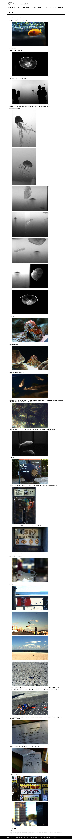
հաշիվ (26, 832)
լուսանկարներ (20, 832)
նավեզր (44, 832)
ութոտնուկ (60, 832)
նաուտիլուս (39, 832)
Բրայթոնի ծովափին (16, 687)
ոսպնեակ (33, 7)
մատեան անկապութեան (20, 3)
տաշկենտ (31, 833)
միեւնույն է (48, 429)
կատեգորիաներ (53, 7)
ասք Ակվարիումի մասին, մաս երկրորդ (18, 17)
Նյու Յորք (49, 832)
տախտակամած (25, 833)
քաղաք (36, 833)
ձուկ (30, 832)
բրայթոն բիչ (14, 832)
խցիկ (19, 7)
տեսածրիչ (40, 7)
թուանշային (26, 7)
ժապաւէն (14, 7)
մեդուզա (33, 832)
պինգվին (12, 833)
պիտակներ (61, 7)
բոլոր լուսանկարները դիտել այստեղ (18, 20)
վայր (46, 7)
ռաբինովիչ (17, 833)
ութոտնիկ (54, 832)
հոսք (9, 7)
